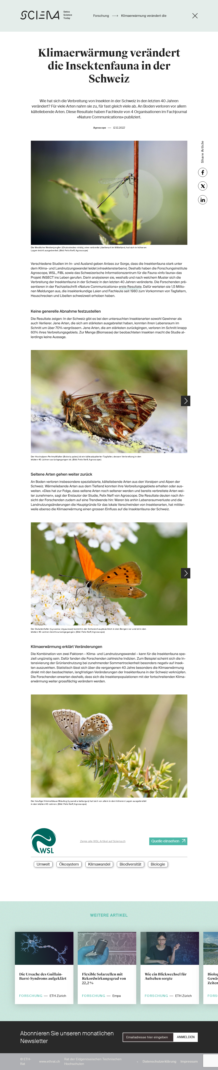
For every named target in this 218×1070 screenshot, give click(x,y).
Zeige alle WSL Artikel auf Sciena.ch (103, 841)
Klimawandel (99, 864)
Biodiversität (130, 864)
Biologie (158, 864)
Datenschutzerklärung (159, 1061)
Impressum (189, 1061)
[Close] (195, 15)
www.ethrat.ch (49, 1061)
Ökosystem (69, 864)
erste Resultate (130, 287)
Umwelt (43, 864)
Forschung (101, 16)
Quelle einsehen (165, 841)
